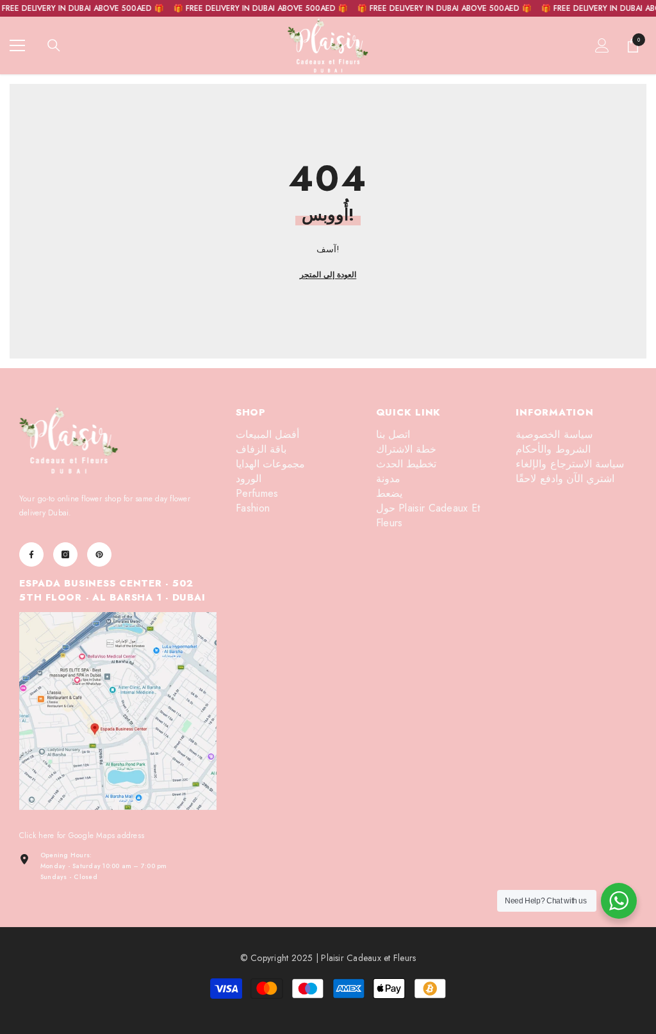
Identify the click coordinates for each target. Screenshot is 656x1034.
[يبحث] (54, 45)
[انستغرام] (65, 554)
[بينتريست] (99, 554)
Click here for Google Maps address (81, 835)
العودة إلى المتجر (328, 274)
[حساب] (602, 45)
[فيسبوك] (31, 554)
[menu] (17, 45)
